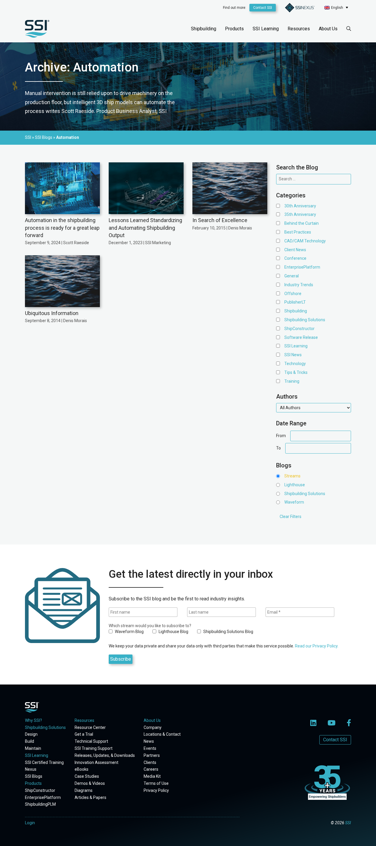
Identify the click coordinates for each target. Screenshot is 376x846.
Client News (295, 249)
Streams (292, 476)
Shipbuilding (203, 28)
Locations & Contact (162, 734)
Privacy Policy (156, 790)
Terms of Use (156, 783)
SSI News (293, 354)
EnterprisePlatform (302, 267)
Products (234, 28)
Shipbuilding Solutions (304, 319)
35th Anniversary (300, 214)
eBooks (81, 769)
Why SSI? (33, 720)
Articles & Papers (90, 797)
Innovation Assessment (96, 762)
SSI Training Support (94, 748)
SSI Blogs (33, 776)
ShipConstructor (299, 328)
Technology (295, 363)
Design (31, 734)
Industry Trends (298, 284)
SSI (348, 822)
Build (29, 741)
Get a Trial (84, 734)
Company (153, 727)
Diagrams (84, 790)
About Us (328, 28)
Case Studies (87, 776)
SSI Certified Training (44, 762)
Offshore (292, 293)
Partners (152, 755)
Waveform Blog (129, 631)
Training (291, 381)
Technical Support (91, 741)
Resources (299, 28)
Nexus (30, 769)
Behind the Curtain (301, 223)
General (291, 276)
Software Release (301, 337)
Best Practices (297, 232)
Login (30, 822)
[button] (336, 7)
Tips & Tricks (296, 372)
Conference (295, 258)
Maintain (33, 748)
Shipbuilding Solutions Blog (227, 631)
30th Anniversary (300, 206)
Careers (151, 769)
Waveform (294, 502)
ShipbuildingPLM (40, 804)
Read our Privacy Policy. (316, 646)
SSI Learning (266, 28)
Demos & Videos (90, 783)
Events (150, 748)
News (149, 741)
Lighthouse (294, 484)
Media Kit (152, 776)
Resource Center (90, 727)
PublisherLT (295, 302)
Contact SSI (262, 8)
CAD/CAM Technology (305, 241)
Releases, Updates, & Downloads (105, 755)
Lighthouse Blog (173, 631)
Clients (150, 762)
